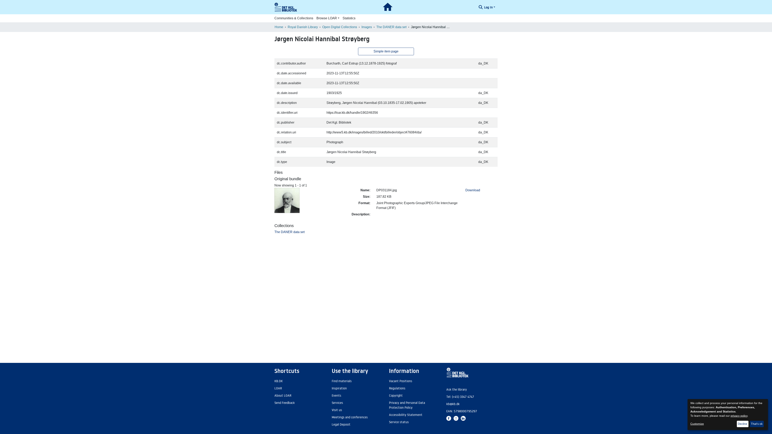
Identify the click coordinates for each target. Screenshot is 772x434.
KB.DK (278, 381)
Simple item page (386, 51)
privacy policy (739, 415)
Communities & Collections (293, 18)
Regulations (397, 388)
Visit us (337, 410)
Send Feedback (284, 403)
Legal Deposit (341, 424)
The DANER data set (391, 27)
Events (336, 395)
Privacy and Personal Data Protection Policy (407, 405)
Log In (488, 7)
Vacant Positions (400, 381)
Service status (399, 422)
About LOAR (282, 395)
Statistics (349, 18)
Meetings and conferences (350, 417)
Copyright (396, 395)
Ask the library (456, 389)
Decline (742, 423)
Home (279, 27)
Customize (697, 423)
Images (366, 27)
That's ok (757, 423)
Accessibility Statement (405, 415)
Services (337, 403)
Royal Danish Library (303, 27)
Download (472, 190)
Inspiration (339, 388)
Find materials (342, 381)
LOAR (278, 388)
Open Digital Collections (339, 27)
